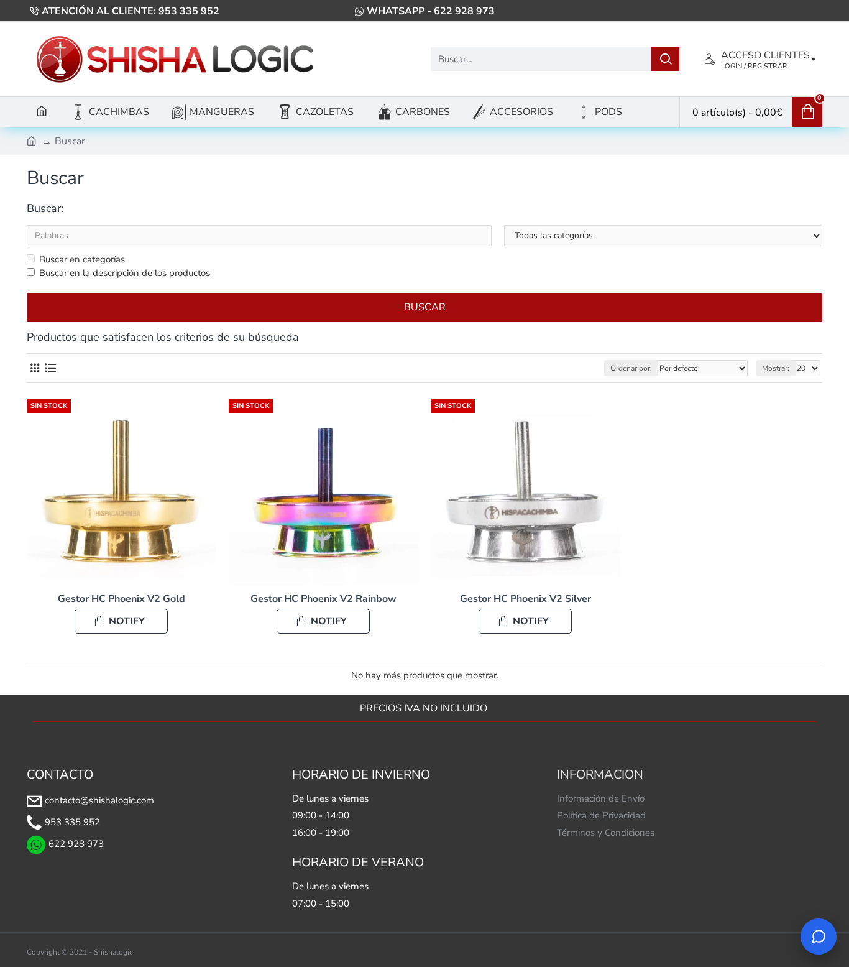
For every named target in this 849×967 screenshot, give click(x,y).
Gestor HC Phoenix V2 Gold (121, 599)
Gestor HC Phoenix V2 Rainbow (323, 599)
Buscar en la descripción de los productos (124, 273)
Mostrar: (775, 368)
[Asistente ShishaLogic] (819, 936)
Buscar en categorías (82, 259)
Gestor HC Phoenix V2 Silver (525, 599)
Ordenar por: (631, 368)
